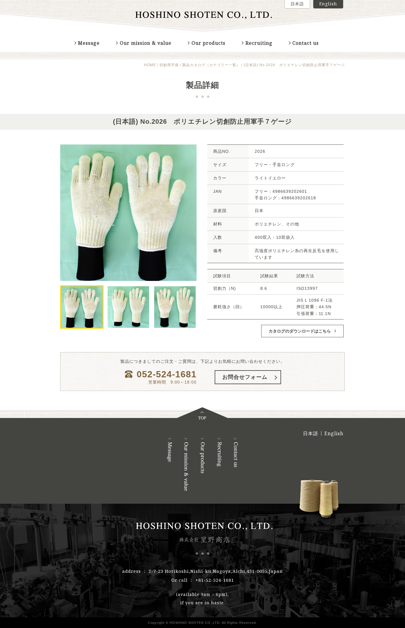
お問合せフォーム (244, 377)
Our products (208, 43)
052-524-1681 (167, 374)
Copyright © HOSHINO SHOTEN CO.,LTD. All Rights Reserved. (202, 622)
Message (89, 43)
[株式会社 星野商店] (202, 16)
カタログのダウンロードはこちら (300, 331)
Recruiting (258, 43)
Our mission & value (145, 43)
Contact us (305, 43)
